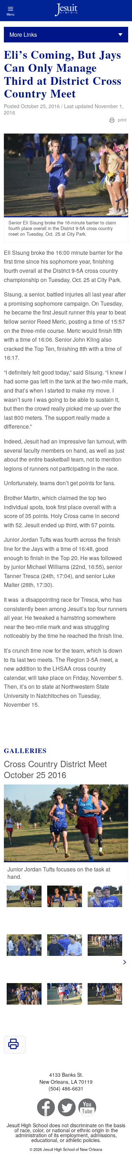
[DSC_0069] (24, 905)
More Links (23, 34)
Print (121, 120)
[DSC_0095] (24, 1002)
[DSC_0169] (64, 905)
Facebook (45, 1107)
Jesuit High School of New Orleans (66, 10)
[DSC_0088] (105, 1002)
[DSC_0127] (64, 954)
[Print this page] (13, 1047)
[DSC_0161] (105, 905)
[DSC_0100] (105, 954)
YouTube (86, 1107)
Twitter (66, 1107)
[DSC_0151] (24, 954)
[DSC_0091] (64, 1002)
